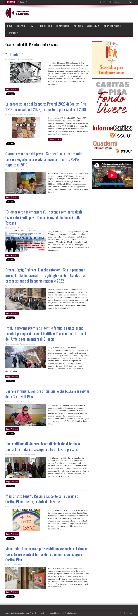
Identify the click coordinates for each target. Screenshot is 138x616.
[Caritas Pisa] (17, 16)
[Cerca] (131, 2)
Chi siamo (20, 25)
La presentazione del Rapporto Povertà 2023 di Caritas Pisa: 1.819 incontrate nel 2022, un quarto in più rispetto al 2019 (46, 106)
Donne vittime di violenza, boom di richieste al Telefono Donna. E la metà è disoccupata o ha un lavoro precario (42, 446)
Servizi (32, 25)
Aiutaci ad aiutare (112, 25)
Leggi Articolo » (12, 89)
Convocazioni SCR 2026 (27, 2)
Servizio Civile (62, 25)
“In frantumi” (14, 54)
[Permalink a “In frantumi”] (25, 83)
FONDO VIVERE (46, 25)
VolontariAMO (93, 25)
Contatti (12, 32)
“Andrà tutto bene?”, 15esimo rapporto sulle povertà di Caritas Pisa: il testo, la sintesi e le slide (42, 498)
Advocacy (78, 25)
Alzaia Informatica (72, 613)
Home (9, 25)
